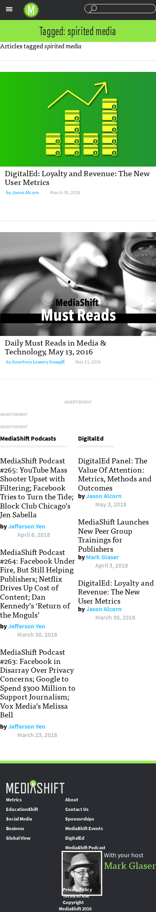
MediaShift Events (84, 828)
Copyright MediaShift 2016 (75, 905)
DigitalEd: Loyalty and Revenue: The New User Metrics (77, 177)
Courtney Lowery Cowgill (38, 362)
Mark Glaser (102, 557)
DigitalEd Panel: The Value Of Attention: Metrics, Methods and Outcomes (115, 473)
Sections (9, 9)
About (71, 800)
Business (15, 828)
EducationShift (22, 809)
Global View (18, 838)
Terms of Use (76, 896)
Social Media (19, 819)
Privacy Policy (77, 889)
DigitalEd (74, 838)
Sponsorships (79, 819)
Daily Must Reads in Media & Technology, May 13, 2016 (56, 347)
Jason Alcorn (25, 192)
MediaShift (35, 786)
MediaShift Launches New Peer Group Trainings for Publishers (113, 534)
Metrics (14, 800)
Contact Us (76, 809)
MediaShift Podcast (85, 847)
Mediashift (31, 10)
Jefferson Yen (26, 526)
